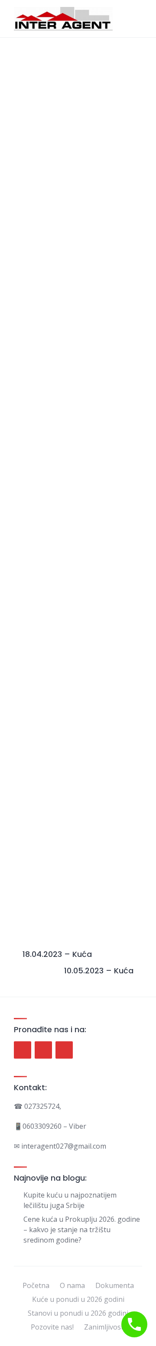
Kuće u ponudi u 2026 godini (78, 1299)
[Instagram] (64, 1050)
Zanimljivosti (104, 1327)
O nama (72, 1285)
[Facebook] (22, 1050)
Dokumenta (114, 1285)
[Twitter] (43, 1050)
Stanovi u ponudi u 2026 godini (78, 1313)
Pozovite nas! (52, 1327)
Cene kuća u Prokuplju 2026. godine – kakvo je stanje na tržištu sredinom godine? (81, 1229)
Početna (36, 1285)
